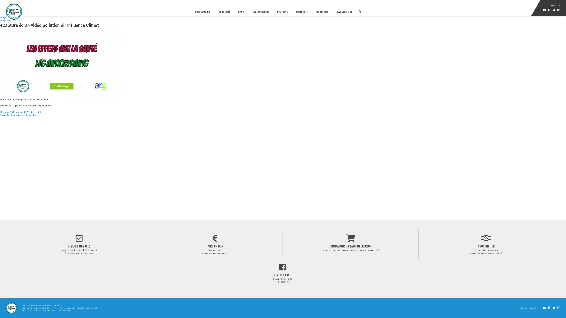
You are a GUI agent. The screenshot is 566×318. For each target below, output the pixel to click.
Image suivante (7, 20)
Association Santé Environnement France (14, 11)
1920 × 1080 (35, 112)
